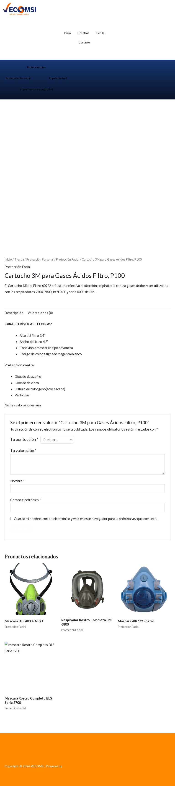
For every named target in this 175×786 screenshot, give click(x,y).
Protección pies (36, 67)
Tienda (100, 33)
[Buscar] (164, 43)
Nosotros (83, 33)
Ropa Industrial (58, 78)
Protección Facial (67, 259)
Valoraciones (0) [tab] (40, 313)
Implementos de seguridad (36, 89)
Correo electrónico (25, 500)
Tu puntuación (24, 439)
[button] (116, 25)
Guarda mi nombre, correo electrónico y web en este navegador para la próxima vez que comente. (85, 519)
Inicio (67, 33)
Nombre (17, 481)
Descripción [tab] (14, 313)
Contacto (84, 42)
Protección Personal (18, 78)
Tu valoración (23, 450)
